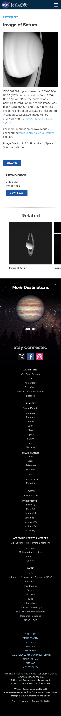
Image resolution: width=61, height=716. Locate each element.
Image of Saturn (18, 268)
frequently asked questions (37, 133)
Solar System (30, 370)
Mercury (30, 417)
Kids (30, 599)
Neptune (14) (30, 526)
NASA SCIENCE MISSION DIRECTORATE (31, 655)
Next (54, 312)
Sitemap (30, 663)
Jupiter (30, 328)
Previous (6, 312)
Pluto (30, 457)
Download (17, 193)
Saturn (30, 439)
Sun (31, 379)
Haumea (30, 469)
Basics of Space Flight (30, 607)
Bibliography (30, 638)
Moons (30, 491)
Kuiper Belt (30, 383)
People (30, 590)
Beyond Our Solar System (30, 391)
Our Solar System (30, 374)
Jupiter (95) (30, 513)
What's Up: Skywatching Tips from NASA (30, 577)
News (31, 573)
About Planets (30, 408)
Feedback (30, 642)
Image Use (30, 651)
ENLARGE (12, 163)
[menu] (56, 5)
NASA (4, 5)
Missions (30, 594)
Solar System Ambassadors (30, 612)
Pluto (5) (30, 531)
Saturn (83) (30, 518)
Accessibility (30, 667)
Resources (30, 582)
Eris (31, 474)
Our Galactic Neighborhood (18, 12)
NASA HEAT (30, 620)
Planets (30, 403)
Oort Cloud (30, 387)
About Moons (30, 495)
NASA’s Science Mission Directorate (30, 683)
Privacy (30, 646)
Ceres (30, 461)
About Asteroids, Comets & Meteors (30, 543)
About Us (30, 634)
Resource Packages (30, 616)
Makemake (30, 465)
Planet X (30, 483)
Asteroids (30, 556)
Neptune (30, 447)
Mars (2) (30, 509)
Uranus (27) (30, 522)
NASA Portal (30, 659)
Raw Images (10, 17)
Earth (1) (30, 505)
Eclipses (30, 396)
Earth (30, 426)
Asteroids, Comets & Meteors (30, 538)
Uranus (30, 443)
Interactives (30, 603)
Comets (31, 561)
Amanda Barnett (38, 689)
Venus (30, 422)
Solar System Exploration (18, 5)
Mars (30, 430)
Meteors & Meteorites (30, 552)
